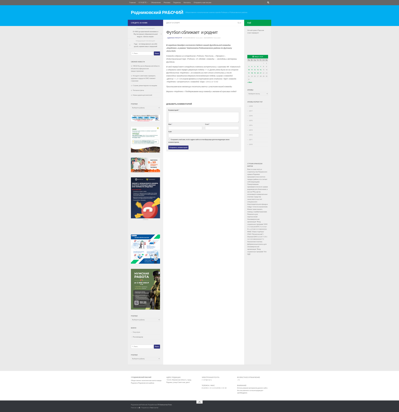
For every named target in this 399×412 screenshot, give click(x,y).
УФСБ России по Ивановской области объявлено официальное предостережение (145, 68)
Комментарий (173, 110)
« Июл (249, 82)
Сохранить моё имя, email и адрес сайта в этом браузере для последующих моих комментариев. (199, 141)
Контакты (187, 3)
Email (207, 124)
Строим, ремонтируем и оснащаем (145, 85)
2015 (250, 120)
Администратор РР (174, 38)
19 (255, 73)
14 (260, 70)
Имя (170, 124)
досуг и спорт (173, 23)
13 (258, 70)
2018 (250, 106)
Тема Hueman (154, 407)
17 (249, 73)
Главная (132, 3)
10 (249, 70)
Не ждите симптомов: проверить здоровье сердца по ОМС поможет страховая (143, 78)
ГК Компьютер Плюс (165, 405)
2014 (250, 125)
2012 (250, 135)
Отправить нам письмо (202, 3)
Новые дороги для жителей (142, 95)
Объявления (156, 3)
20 (258, 73)
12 (255, 70)
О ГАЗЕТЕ (143, 3)
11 (252, 70)
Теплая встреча (138, 90)
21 (260, 73)
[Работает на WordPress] (139, 407)
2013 (250, 130)
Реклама (167, 3)
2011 (250, 140)
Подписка (177, 3)
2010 (250, 144)
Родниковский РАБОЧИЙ (157, 12)
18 (252, 73)
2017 (250, 111)
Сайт (170, 132)
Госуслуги (136, 332)
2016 (250, 116)
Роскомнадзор (138, 337)
